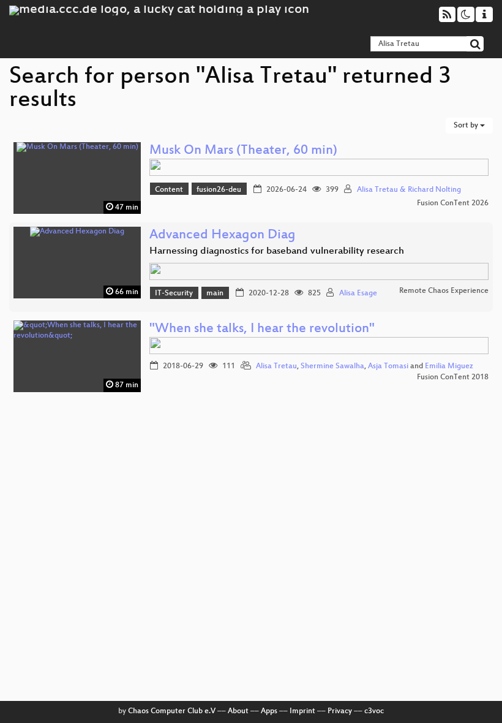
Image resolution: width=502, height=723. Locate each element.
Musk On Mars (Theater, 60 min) (243, 151)
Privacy (340, 711)
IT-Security (174, 293)
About (238, 711)
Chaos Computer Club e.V (171, 711)
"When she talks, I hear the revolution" (262, 329)
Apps (269, 711)
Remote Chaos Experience (444, 291)
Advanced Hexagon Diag (222, 235)
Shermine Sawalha (332, 366)
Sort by (467, 125)
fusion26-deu (219, 190)
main (214, 293)
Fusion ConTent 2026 (453, 203)
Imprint (302, 711)
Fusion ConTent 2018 (453, 377)
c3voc (374, 711)
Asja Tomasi (388, 366)
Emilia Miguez (449, 366)
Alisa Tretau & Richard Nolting (409, 190)
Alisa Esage (358, 293)
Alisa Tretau (276, 366)
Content (169, 190)
